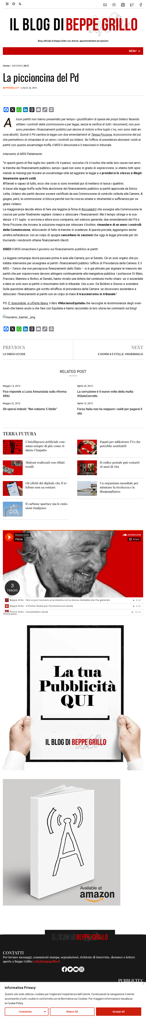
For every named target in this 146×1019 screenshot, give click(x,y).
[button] (9, 3)
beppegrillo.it (11, 88)
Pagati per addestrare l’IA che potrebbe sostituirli (120, 444)
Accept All (119, 1011)
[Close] (143, 984)
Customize (25, 1011)
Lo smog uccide (14, 354)
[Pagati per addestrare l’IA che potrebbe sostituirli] (87, 447)
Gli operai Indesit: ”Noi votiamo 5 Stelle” (30, 409)
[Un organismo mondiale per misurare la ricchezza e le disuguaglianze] (87, 488)
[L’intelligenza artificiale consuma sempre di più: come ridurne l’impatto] (13, 447)
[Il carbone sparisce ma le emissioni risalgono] (13, 509)
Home (6, 65)
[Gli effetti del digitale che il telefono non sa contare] (13, 488)
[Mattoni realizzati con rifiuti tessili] (13, 467)
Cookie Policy (15, 1003)
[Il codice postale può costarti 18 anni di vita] (87, 467)
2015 (26, 65)
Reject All (72, 1011)
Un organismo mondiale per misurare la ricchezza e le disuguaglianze (119, 487)
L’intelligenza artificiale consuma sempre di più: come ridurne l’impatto (45, 446)
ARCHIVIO (17, 65)
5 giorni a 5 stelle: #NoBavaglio (120, 354)
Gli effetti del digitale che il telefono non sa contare (46, 485)
